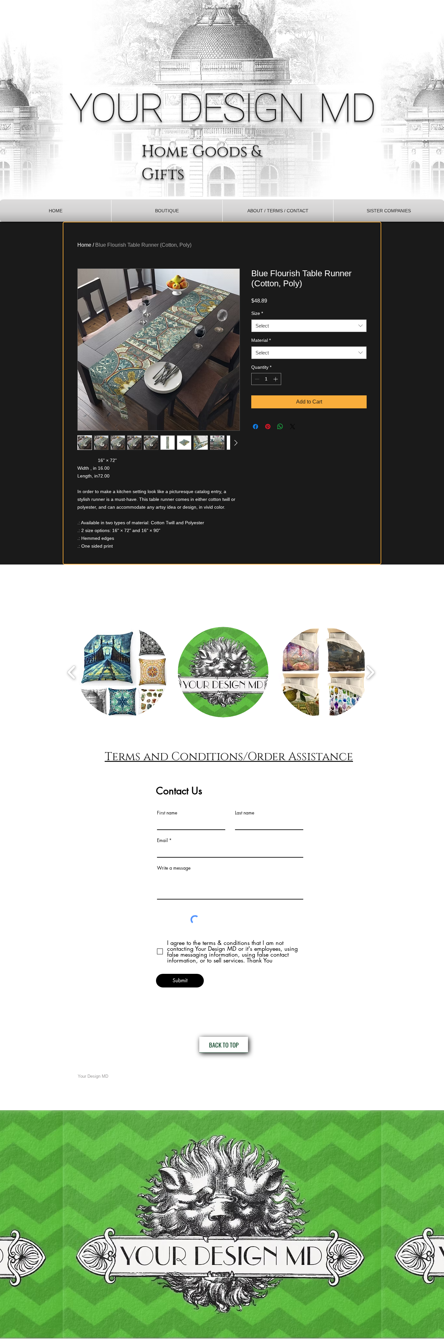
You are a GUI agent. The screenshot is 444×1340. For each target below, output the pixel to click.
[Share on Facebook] (255, 426)
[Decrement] (256, 379)
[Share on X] (292, 426)
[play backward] (71, 672)
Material (261, 340)
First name (167, 813)
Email (162, 840)
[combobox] (309, 325)
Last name (244, 813)
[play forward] (370, 672)
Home (84, 245)
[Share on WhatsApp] (280, 426)
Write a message (173, 868)
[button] (167, 211)
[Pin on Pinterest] (268, 426)
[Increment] (276, 379)
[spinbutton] (266, 379)
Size (257, 313)
